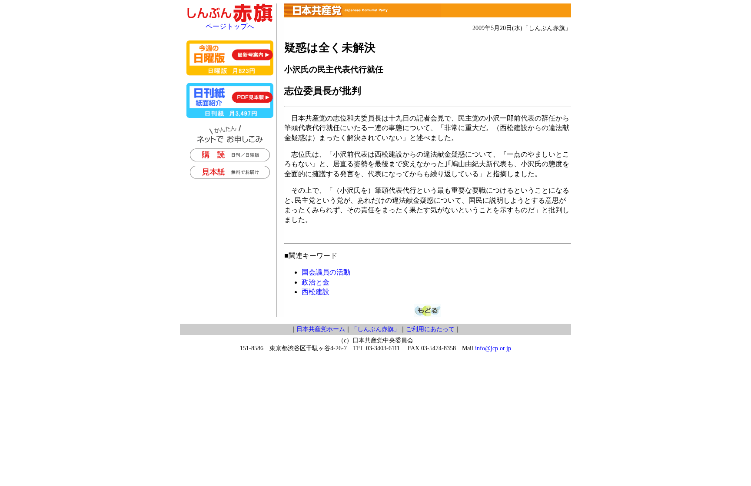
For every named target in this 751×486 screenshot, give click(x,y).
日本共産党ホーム (320, 329)
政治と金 (315, 282)
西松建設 (315, 291)
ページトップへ (230, 26)
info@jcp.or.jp (493, 348)
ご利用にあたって (430, 329)
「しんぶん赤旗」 (375, 329)
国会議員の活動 (326, 272)
